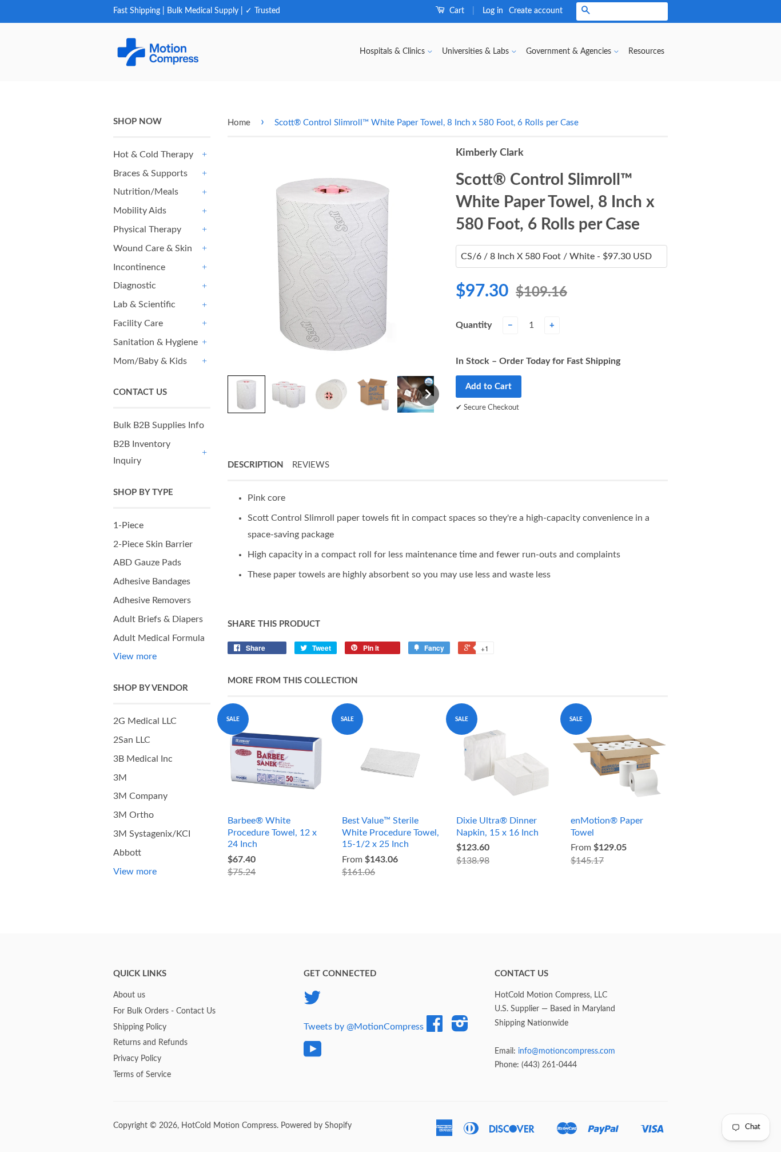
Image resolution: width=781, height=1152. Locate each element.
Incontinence (139, 267)
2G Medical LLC (145, 721)
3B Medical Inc (143, 758)
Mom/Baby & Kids (150, 361)
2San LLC (131, 740)
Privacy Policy (137, 1059)
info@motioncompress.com (566, 1051)
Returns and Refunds (150, 1043)
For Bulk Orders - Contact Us (164, 1011)
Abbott (127, 852)
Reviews (310, 465)
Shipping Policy (139, 1027)
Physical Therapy (147, 229)
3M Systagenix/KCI (151, 833)
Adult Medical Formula (159, 638)
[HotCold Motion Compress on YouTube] (313, 1054)
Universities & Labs (476, 51)
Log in (493, 11)
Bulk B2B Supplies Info (158, 425)
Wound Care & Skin (152, 248)
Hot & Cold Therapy (153, 154)
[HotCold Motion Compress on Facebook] (434, 1028)
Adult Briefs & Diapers (158, 619)
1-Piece (128, 525)
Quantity (474, 325)
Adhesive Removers (152, 600)
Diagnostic (134, 285)
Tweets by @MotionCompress (364, 1026)
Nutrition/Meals (145, 191)
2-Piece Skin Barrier (153, 544)
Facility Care (138, 323)
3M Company (140, 796)
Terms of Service (142, 1075)
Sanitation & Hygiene (155, 342)
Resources (646, 51)
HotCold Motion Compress (229, 1126)
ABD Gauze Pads (147, 562)
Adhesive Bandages (151, 581)
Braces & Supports (150, 173)
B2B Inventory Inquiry (141, 452)
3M (120, 777)
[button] (246, 394)
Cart (455, 11)
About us (129, 995)
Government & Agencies (569, 51)
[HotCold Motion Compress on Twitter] (312, 1002)
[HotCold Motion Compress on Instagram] (460, 1028)
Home (239, 122)
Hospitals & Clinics (393, 51)
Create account (536, 11)
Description (256, 465)
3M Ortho (133, 815)
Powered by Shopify (316, 1126)
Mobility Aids (139, 210)
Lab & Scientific (144, 304)
